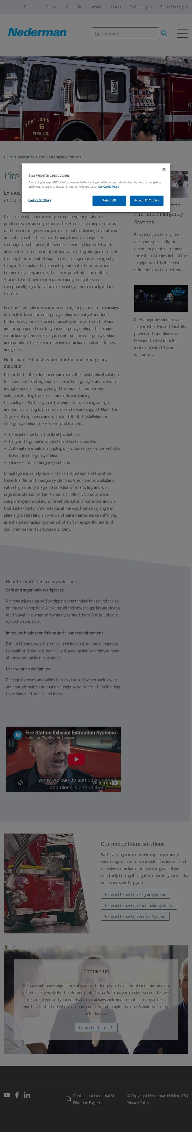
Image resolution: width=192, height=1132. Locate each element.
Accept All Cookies (146, 200)
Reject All (109, 200)
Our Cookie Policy (108, 187)
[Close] (164, 169)
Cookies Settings (39, 200)
